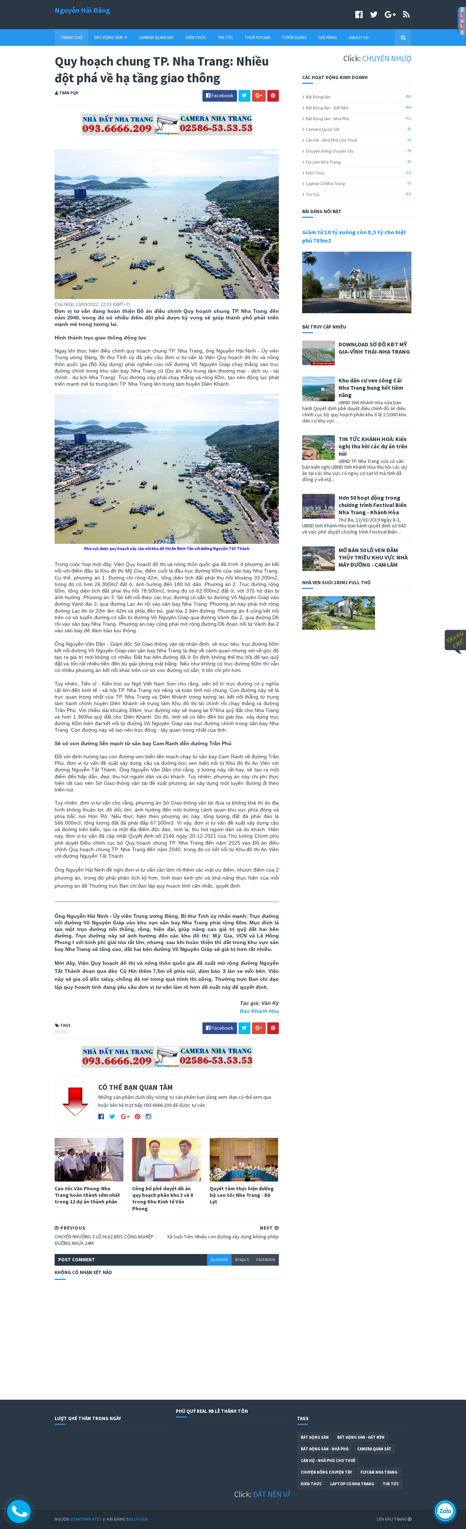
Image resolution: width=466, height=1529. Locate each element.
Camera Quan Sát (323, 129)
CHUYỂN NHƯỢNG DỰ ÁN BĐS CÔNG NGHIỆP (383, 58)
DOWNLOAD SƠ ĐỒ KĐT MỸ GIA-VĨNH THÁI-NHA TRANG (374, 348)
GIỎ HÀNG (327, 37)
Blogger (138, 1519)
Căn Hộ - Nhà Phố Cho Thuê (331, 140)
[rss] (406, 14)
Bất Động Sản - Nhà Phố (328, 118)
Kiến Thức (315, 173)
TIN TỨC (225, 37)
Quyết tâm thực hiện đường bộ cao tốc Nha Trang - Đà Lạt (242, 1195)
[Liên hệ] (19, 1517)
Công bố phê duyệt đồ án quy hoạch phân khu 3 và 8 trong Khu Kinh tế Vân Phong (162, 1198)
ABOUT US (358, 37)
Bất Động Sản (318, 96)
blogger (219, 1259)
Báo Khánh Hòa (259, 1011)
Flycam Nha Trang (323, 162)
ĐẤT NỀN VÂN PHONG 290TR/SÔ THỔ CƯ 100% (276, 1494)
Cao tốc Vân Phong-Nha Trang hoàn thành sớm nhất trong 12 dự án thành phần (87, 1195)
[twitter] (373, 14)
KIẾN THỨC (196, 37)
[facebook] (359, 14)
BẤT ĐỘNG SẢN (108, 37)
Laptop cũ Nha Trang (325, 183)
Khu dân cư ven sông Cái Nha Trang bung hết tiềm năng (371, 387)
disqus (242, 1259)
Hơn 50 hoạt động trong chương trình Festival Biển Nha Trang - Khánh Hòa (373, 505)
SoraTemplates (85, 1519)
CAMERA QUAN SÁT (156, 37)
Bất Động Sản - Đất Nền (327, 107)
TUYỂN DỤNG (294, 37)
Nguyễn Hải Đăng (82, 10)
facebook (265, 1259)
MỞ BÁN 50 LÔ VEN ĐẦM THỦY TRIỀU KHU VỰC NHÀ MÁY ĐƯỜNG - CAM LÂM (373, 557)
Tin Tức (61, 1031)
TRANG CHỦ (71, 37)
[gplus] (390, 14)
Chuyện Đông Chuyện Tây (330, 151)
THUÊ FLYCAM (257, 37)
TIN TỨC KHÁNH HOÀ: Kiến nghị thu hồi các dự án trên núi (373, 446)
